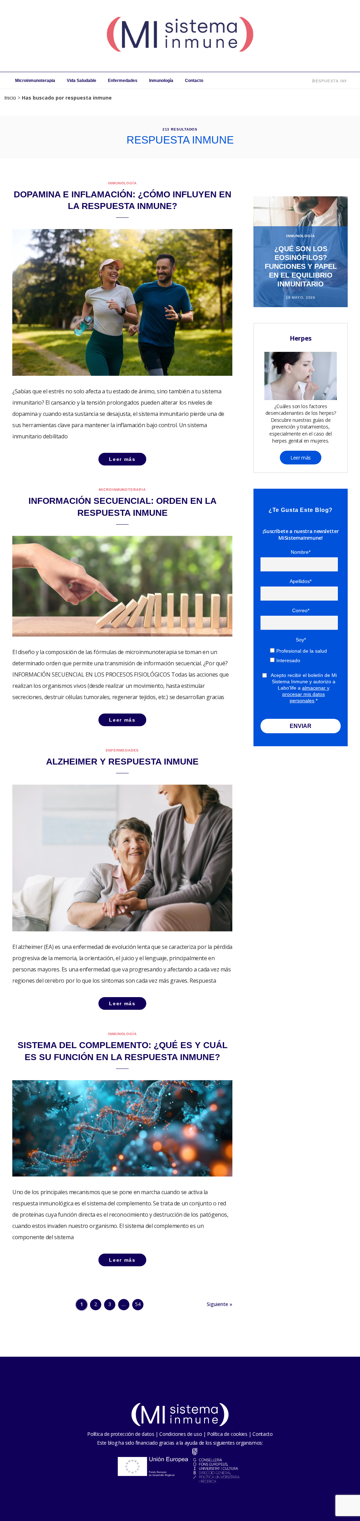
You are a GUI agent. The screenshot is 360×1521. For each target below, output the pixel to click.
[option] (300, 251)
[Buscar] (308, 80)
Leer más (300, 457)
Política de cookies (227, 1434)
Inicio (10, 97)
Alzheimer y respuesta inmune (122, 761)
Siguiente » (219, 1304)
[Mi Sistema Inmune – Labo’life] (180, 36)
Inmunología (161, 80)
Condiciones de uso (180, 1434)
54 (138, 1304)
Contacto (194, 80)
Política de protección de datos (120, 1434)
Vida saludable (81, 80)
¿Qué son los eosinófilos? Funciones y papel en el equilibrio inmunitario (301, 266)
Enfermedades (122, 80)
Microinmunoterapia (35, 80)
